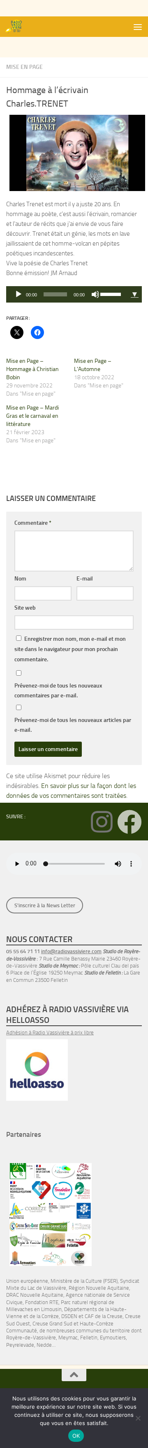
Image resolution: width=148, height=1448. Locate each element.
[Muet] (95, 294)
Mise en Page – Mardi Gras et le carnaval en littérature (32, 416)
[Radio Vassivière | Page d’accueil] (17, 27)
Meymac (68, 1337)
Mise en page (24, 67)
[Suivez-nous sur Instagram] (101, 822)
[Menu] (137, 26)
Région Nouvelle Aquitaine (99, 1288)
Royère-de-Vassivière (31, 1337)
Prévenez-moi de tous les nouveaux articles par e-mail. (72, 725)
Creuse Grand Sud (52, 1324)
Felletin (88, 1337)
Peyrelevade (20, 1345)
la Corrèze (48, 1316)
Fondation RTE (41, 1302)
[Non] (138, 1418)
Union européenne (27, 1281)
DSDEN (69, 1316)
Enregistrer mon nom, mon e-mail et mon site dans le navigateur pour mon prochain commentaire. (70, 649)
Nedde (44, 1345)
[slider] (111, 293)
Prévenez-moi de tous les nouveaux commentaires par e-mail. (58, 690)
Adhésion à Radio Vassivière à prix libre (50, 1032)
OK (76, 1435)
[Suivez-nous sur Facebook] (129, 822)
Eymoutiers (113, 1337)
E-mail (84, 578)
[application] (66, 294)
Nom (20, 578)
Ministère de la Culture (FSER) (84, 1281)
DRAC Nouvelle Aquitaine (34, 1295)
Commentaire (32, 522)
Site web (25, 607)
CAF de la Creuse (104, 1316)
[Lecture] (18, 294)
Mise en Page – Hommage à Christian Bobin (32, 369)
